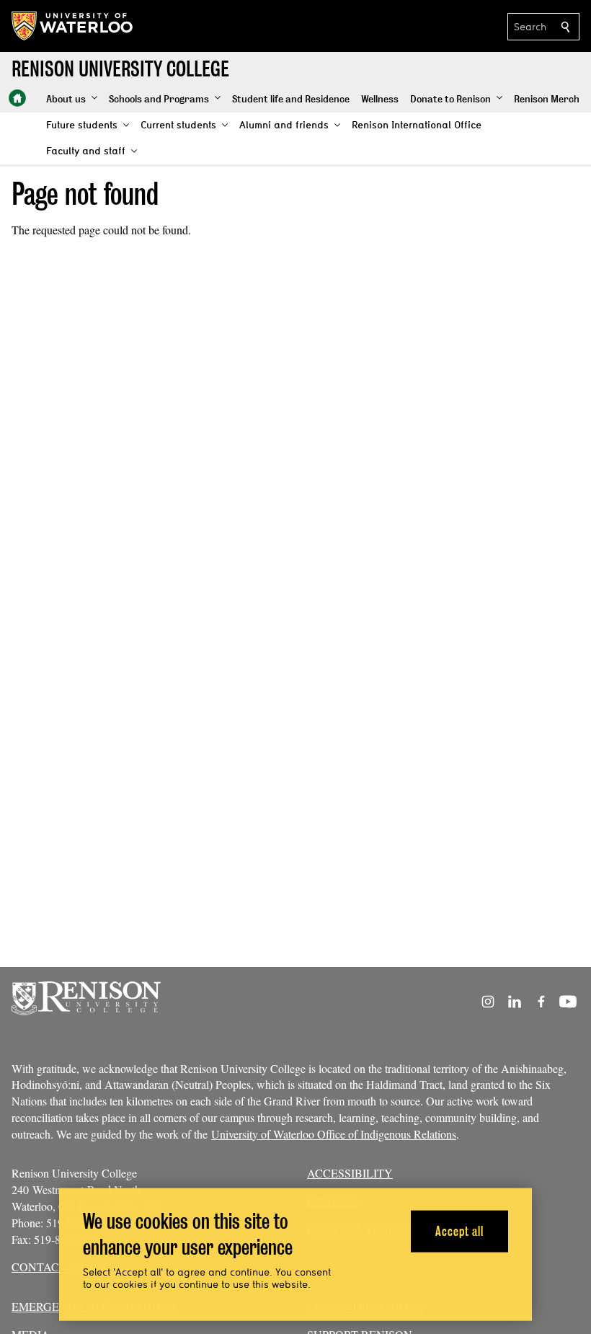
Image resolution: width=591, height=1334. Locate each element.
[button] (71, 99)
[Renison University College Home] (17, 98)
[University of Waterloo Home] (73, 26)
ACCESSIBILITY (350, 1172)
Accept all (459, 1230)
